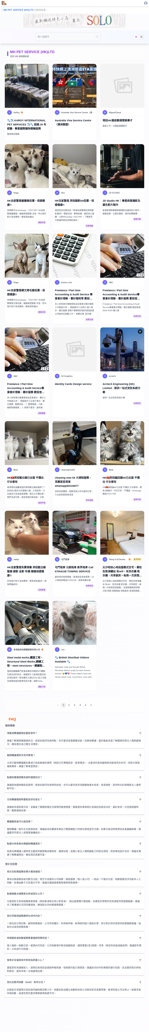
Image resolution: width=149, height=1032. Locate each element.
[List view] (141, 36)
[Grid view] (136, 36)
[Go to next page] (91, 705)
